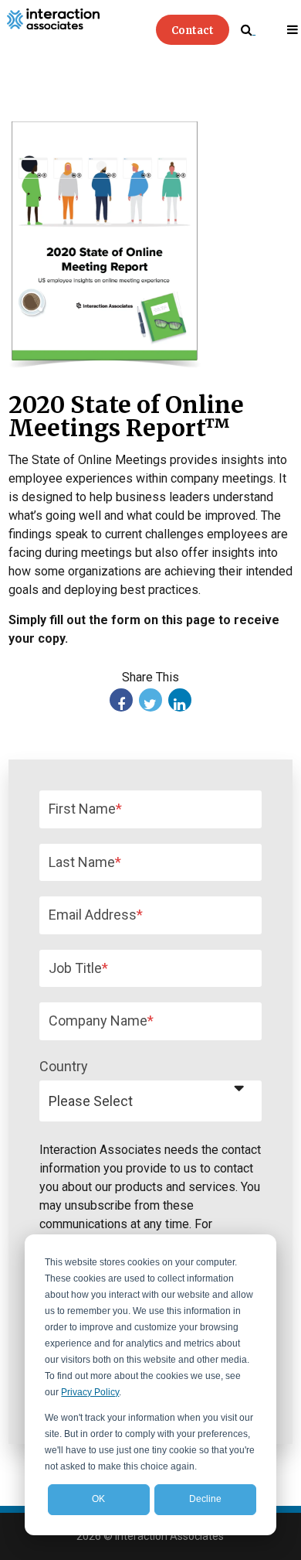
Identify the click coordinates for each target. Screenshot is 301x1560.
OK (98, 1498)
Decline (205, 1498)
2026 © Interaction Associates (150, 1536)
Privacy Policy (90, 1392)
